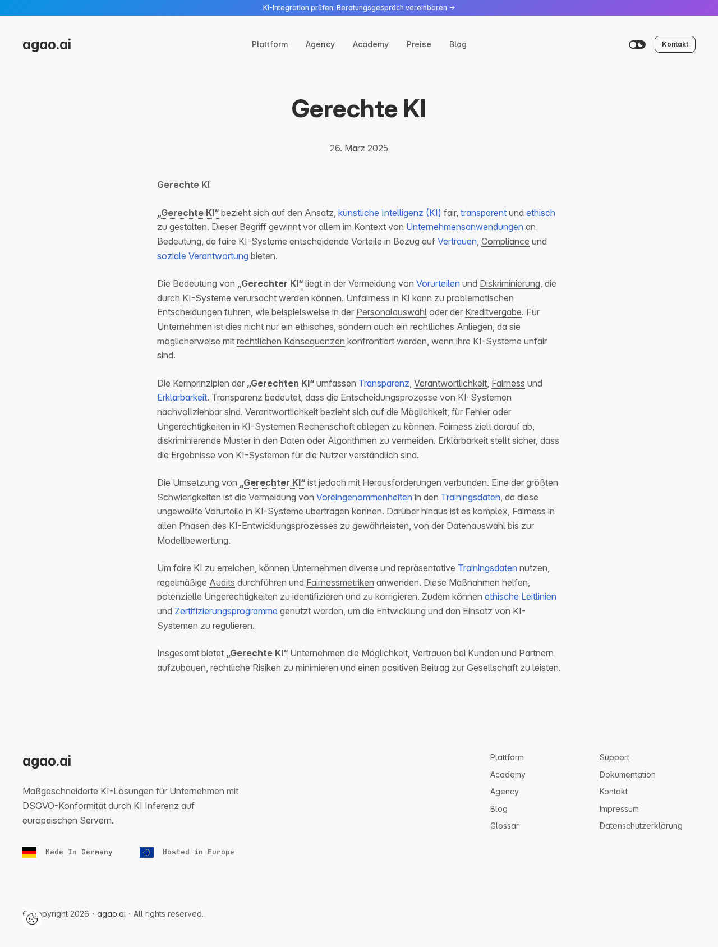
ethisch (540, 212)
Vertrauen (457, 241)
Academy (371, 44)
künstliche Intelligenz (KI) (389, 212)
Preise (419, 44)
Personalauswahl (391, 312)
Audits (222, 582)
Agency (320, 44)
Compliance (505, 241)
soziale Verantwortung (202, 255)
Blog (458, 44)
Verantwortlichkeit (450, 383)
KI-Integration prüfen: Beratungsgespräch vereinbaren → (359, 7)
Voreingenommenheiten (364, 497)
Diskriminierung (510, 283)
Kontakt (675, 44)
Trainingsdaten (470, 497)
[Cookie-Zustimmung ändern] (32, 919)
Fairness (508, 383)
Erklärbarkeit (182, 397)
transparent (484, 212)
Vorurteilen (438, 283)
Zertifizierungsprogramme (226, 611)
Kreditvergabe (493, 312)
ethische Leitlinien (520, 596)
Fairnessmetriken (340, 582)
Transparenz (383, 383)
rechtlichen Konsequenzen (291, 341)
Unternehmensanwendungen (464, 226)
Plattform (270, 44)
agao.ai (46, 44)
